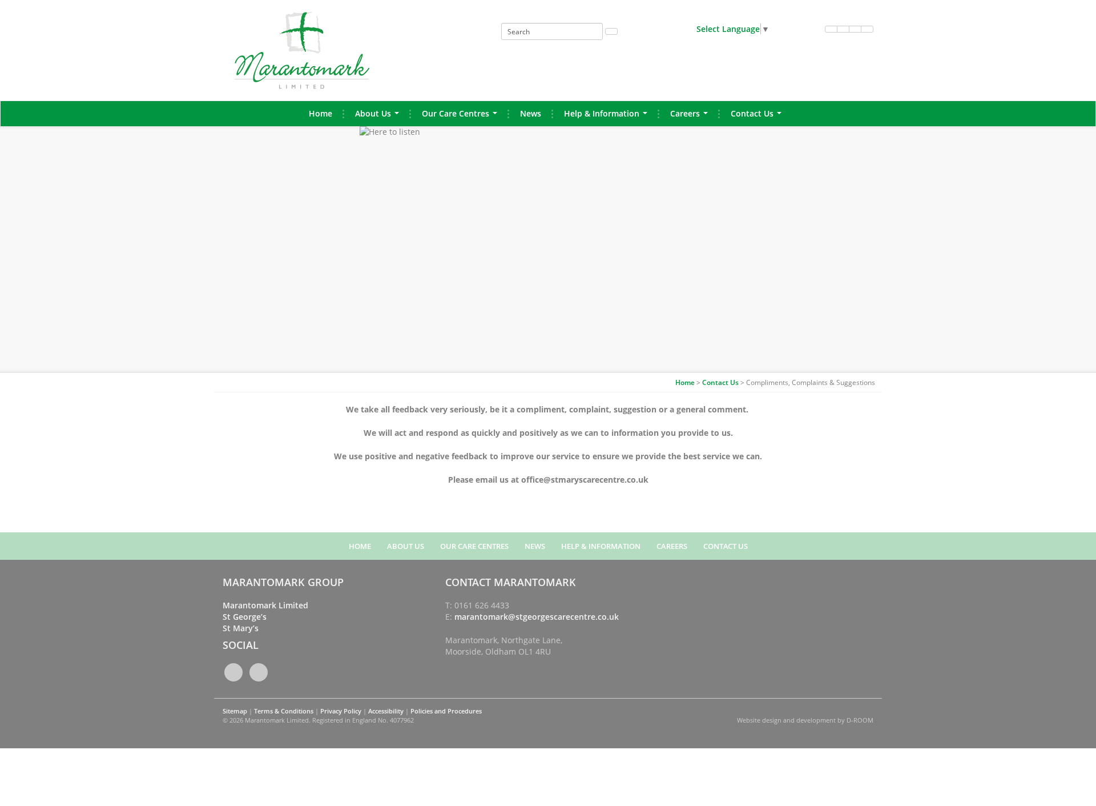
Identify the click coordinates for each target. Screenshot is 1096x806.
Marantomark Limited (265, 605)
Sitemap (235, 711)
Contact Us (720, 382)
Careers (671, 546)
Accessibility (386, 711)
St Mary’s (241, 628)
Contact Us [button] (758, 116)
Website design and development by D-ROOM (805, 720)
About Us (405, 546)
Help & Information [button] (608, 116)
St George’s (245, 616)
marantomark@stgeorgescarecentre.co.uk (536, 616)
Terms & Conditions (283, 711)
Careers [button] (691, 116)
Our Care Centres (474, 546)
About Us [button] (379, 116)
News (530, 113)
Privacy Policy (340, 711)
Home (320, 113)
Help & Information (600, 546)
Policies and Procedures (446, 711)
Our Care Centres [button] (462, 116)
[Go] (611, 31)
